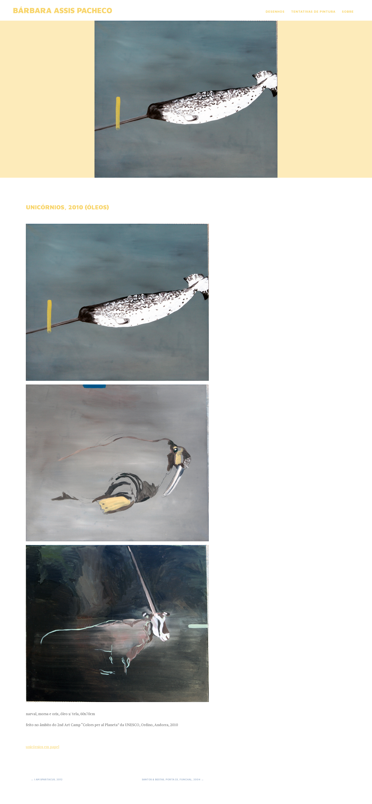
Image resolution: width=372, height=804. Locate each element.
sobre (348, 11)
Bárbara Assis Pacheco (62, 10)
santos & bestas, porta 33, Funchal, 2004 (173, 779)
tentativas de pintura (313, 11)
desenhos (275, 11)
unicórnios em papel (42, 746)
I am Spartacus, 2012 (46, 779)
